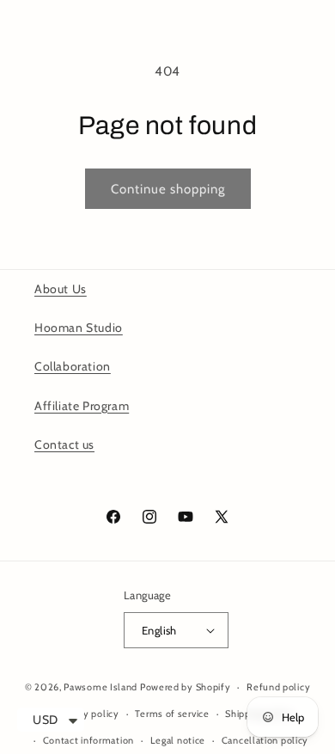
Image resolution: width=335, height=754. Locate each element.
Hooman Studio (78, 327)
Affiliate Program (81, 406)
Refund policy (278, 687)
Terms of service (172, 714)
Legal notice (177, 740)
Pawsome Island (100, 687)
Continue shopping (168, 189)
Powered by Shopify (185, 687)
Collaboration (72, 366)
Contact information (88, 740)
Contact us (64, 444)
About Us (60, 289)
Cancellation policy (265, 740)
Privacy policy (88, 714)
